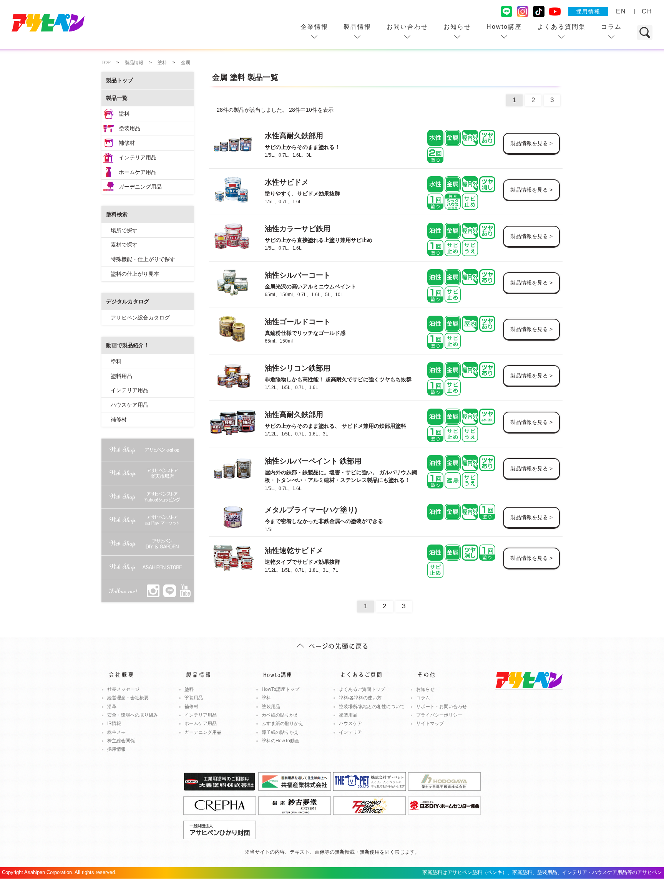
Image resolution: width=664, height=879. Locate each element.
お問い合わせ (407, 26)
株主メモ (116, 732)
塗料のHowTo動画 (280, 740)
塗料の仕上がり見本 (135, 274)
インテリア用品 (137, 157)
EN (621, 11)
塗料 (124, 114)
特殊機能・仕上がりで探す (143, 259)
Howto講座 (504, 26)
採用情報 (588, 11)
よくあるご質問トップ (362, 689)
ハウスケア (350, 723)
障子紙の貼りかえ (280, 732)
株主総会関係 (121, 740)
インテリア (350, 732)
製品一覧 (117, 98)
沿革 (111, 706)
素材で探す (124, 245)
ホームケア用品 (137, 172)
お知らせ (457, 26)
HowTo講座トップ (280, 689)
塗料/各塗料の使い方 (360, 697)
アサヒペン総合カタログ (140, 318)
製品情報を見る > (531, 143)
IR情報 (114, 723)
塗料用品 (121, 376)
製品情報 (357, 26)
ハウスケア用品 (129, 405)
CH (647, 11)
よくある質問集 (561, 26)
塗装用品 (129, 128)
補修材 (127, 143)
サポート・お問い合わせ (441, 706)
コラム (611, 26)
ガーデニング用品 (140, 187)
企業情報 (314, 26)
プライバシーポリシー (439, 715)
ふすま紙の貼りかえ (282, 723)
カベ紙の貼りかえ (280, 715)
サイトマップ (430, 723)
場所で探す (124, 230)
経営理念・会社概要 (128, 697)
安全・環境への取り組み (132, 715)
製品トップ (119, 80)
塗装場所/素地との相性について (372, 706)
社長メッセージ (123, 689)
